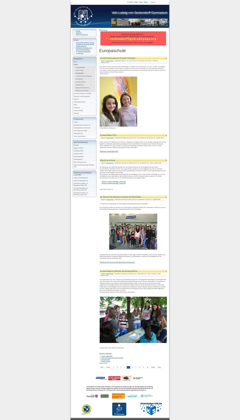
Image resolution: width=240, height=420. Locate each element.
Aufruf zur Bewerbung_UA (81, 180)
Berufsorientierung (79, 156)
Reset (140, 2)
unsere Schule (79, 70)
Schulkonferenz (80, 85)
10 (147, 367)
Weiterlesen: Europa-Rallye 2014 (109, 151)
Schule (76, 64)
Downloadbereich (78, 133)
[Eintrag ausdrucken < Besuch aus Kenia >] (166, 160)
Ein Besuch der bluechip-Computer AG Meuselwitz (120, 197)
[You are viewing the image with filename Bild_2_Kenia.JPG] (114, 183)
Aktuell (75, 122)
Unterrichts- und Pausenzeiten (82, 96)
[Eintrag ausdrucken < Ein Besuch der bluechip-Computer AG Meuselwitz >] (166, 197)
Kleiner (146, 2)
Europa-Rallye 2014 (108, 135)
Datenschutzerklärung (82, 34)
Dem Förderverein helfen (80, 130)
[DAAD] (88, 416)
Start (102, 367)
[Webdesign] (151, 415)
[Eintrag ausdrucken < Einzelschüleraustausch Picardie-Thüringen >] (166, 58)
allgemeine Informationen (82, 87)
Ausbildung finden (78, 151)
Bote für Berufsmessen (80, 162)
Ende (159, 367)
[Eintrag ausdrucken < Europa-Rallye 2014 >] (166, 135)
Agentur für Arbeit (78, 148)
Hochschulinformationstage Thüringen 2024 (84, 165)
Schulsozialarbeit (78, 110)
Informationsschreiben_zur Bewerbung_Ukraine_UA (81, 193)
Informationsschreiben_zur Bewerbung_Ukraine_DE (81, 184)
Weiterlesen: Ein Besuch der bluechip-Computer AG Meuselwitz (117, 262)
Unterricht (76, 99)
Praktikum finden (78, 153)
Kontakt (78, 31)
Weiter (153, 367)
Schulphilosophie (80, 67)
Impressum (77, 107)
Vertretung (78, 33)
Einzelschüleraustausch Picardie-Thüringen (117, 58)
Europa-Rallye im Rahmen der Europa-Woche (118, 271)
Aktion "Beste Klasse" (80, 136)
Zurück (108, 367)
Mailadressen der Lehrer (82, 90)
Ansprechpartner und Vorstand (82, 128)
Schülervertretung (80, 82)
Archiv (75, 105)
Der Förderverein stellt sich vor (82, 125)
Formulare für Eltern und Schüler (82, 93)
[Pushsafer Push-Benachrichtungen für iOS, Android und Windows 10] (119, 415)
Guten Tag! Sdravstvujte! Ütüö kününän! (112, 358)
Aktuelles (76, 145)
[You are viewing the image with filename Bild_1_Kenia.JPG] (114, 181)
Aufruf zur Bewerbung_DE (81, 178)
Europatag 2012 (105, 359)
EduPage (76, 113)
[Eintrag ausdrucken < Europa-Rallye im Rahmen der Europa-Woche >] (166, 271)
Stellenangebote (78, 159)
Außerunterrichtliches (79, 102)
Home (75, 61)
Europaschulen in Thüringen (84, 76)
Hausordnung (79, 79)
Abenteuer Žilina (105, 361)
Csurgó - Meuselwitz (106, 356)
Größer (136, 2)
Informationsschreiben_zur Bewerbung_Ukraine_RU (81, 189)
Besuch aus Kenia (107, 160)
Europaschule (80, 73)
